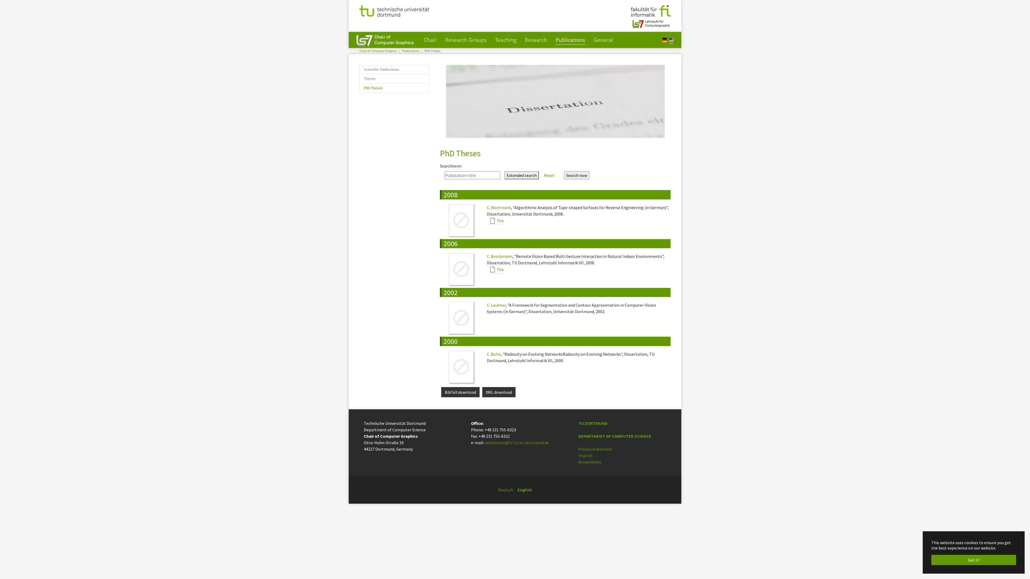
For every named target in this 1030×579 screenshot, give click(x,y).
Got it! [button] (974, 560)
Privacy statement (595, 449)
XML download (499, 392)
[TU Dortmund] (394, 10)
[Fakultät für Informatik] (651, 10)
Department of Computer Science (614, 436)
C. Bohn (494, 354)
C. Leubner (496, 305)
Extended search (522, 175)
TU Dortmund (593, 423)
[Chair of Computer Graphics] (385, 40)
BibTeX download (460, 392)
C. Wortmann (499, 207)
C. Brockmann (499, 256)
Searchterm (451, 166)
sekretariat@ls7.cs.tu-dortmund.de (517, 442)
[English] (671, 39)
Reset (549, 175)
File (500, 220)
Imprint (585, 455)
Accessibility (589, 462)
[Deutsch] (665, 39)
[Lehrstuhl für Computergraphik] (650, 22)
